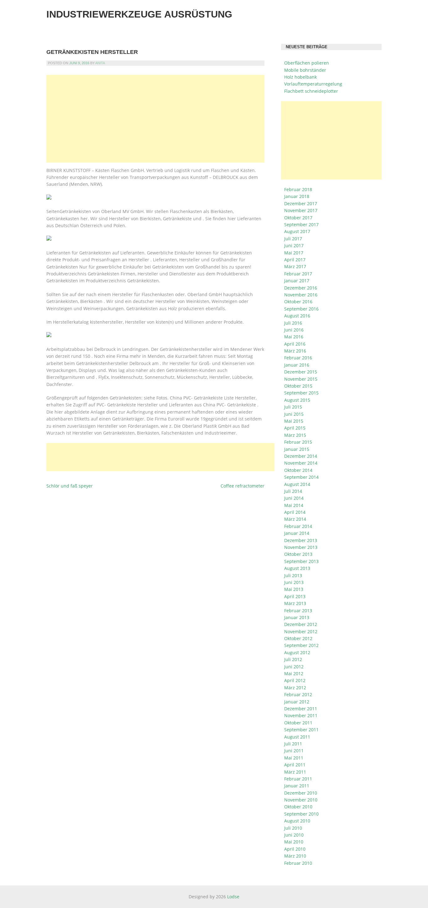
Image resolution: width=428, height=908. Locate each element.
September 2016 (301, 309)
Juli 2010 (293, 828)
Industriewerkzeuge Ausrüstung (139, 14)
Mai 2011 (293, 758)
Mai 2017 (293, 253)
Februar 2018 (298, 189)
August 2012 (297, 652)
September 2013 (301, 561)
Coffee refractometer (242, 486)
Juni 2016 (294, 330)
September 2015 (301, 393)
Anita (100, 63)
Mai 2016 (293, 337)
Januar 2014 (296, 533)
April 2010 (294, 849)
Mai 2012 (293, 673)
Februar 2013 (298, 610)
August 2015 (297, 400)
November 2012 (300, 631)
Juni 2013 (294, 582)
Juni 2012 (294, 667)
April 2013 (294, 596)
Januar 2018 (296, 196)
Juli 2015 (293, 407)
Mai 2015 (293, 421)
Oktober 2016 (298, 302)
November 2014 (300, 463)
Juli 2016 (293, 323)
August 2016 (297, 316)
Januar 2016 (296, 365)
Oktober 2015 (298, 386)
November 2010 (300, 800)
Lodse (233, 897)
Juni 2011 (294, 751)
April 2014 (294, 512)
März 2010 (295, 856)
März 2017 (295, 266)
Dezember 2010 (300, 793)
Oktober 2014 (298, 470)
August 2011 (297, 737)
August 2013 (297, 568)
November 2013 (300, 547)
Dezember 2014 (300, 456)
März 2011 (295, 772)
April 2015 (294, 428)
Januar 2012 (296, 702)
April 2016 (294, 344)
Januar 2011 (296, 786)
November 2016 (300, 295)
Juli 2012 (293, 659)
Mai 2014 (293, 505)
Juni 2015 (294, 414)
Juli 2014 (293, 491)
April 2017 (294, 260)
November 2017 (300, 210)
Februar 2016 (298, 358)
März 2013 (295, 603)
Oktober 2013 (298, 554)
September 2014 (301, 477)
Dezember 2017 (300, 203)
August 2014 (297, 484)
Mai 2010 (293, 842)
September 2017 (301, 224)
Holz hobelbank (300, 77)
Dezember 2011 (300, 709)
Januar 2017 (296, 281)
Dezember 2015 (300, 372)
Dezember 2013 (300, 540)
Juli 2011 (293, 744)
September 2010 (301, 814)
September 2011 (301, 730)
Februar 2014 (298, 526)
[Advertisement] (155, 119)
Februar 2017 (298, 274)
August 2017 (297, 231)
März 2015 (295, 435)
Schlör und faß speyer (69, 486)
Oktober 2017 (298, 218)
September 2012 (301, 645)
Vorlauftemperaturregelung (313, 84)
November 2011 (300, 715)
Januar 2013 (296, 617)
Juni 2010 (294, 835)
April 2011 (294, 765)
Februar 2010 (298, 863)
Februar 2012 (298, 694)
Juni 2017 (294, 245)
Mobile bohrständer (305, 70)
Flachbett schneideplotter (311, 91)
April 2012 (294, 680)
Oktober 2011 (298, 723)
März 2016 (295, 351)
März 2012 (295, 688)
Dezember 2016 (300, 288)
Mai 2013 (293, 589)
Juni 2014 (294, 498)
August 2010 (297, 821)
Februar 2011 (298, 779)
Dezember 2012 (300, 624)
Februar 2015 (298, 442)
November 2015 (300, 379)
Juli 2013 (293, 575)
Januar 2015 (296, 449)
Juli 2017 (293, 239)
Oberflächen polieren (306, 63)
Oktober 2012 (298, 638)
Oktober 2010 (298, 807)
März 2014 (295, 519)
